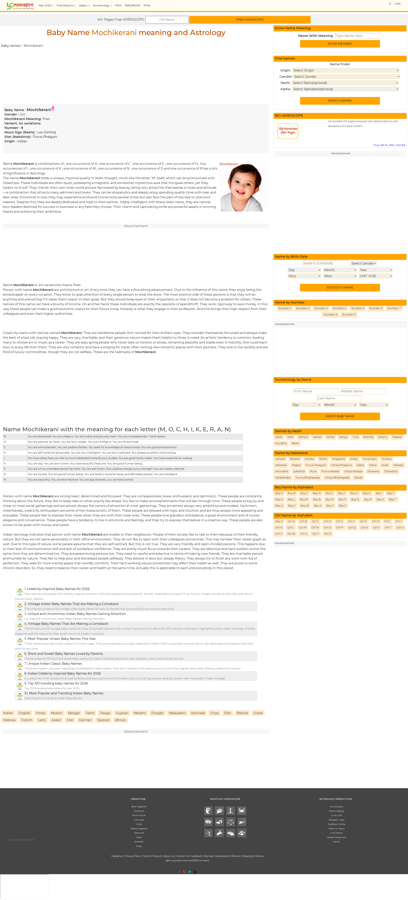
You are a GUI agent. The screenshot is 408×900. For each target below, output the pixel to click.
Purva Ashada (330, 471)
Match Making (336, 811)
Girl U (400, 527)
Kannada (198, 713)
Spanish (103, 720)
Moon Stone (139, 815)
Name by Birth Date (291, 256)
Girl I (387, 521)
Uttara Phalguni (341, 465)
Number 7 (394, 308)
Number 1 (285, 308)
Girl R (364, 527)
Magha (296, 465)
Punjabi (157, 713)
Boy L (291, 499)
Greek (258, 713)
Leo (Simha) (46, 132)
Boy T (392, 499)
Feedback (196, 856)
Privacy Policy (133, 856)
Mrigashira (338, 458)
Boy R (368, 499)
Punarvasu (370, 458)
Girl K (278, 527)
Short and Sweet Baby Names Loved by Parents (65, 654)
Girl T (388, 527)
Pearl (139, 837)
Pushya (386, 458)
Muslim (57, 713)
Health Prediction (336, 837)
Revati (358, 477)
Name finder (340, 64)
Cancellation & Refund (227, 856)
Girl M (302, 527)
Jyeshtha (299, 471)
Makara (397, 437)
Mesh (278, 437)
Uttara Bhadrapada (337, 477)
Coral (139, 824)
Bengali (74, 713)
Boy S (380, 499)
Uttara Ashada (353, 471)
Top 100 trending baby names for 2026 (58, 683)
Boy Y (330, 505)
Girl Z (327, 533)
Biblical (242, 713)
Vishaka (398, 465)
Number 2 (303, 308)
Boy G (354, 493)
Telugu (105, 713)
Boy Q (355, 499)
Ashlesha (281, 465)
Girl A (291, 521)
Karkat (317, 437)
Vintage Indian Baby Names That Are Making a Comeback (73, 604)
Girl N (315, 527)
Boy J (390, 493)
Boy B (291, 493)
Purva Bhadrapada (308, 477)
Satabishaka (283, 477)
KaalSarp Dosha (336, 824)
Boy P (342, 499)
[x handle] (189, 872)
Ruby (139, 846)
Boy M (304, 499)
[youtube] (195, 872)
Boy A (279, 493)
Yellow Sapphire (139, 828)
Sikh (227, 713)
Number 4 (339, 308)
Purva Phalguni (45, 137)
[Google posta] (184, 872)
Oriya (214, 713)
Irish (70, 720)
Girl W (291, 533)
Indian (22, 141)
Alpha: (285, 89)
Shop (146, 5)
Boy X (317, 505)
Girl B (303, 521)
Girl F (351, 521)
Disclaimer (117, 856)
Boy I (379, 493)
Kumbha (281, 443)
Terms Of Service (152, 856)
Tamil (89, 713)
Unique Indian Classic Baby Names (55, 663)
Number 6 (375, 308)
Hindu (40, 713)
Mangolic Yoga (336, 819)
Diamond (139, 833)
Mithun (303, 437)
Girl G (363, 521)
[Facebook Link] (179, 872)
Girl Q (352, 527)
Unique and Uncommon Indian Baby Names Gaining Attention (77, 614)
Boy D (317, 493)
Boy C (304, 493)
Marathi (140, 713)
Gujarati (122, 713)
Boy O (330, 499)
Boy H (367, 493)
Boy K (279, 499)
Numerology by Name (293, 379)
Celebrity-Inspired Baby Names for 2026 (58, 589)
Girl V (278, 533)
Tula (355, 437)
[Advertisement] (97, 70)
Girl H (375, 521)
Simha (330, 437)
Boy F (341, 493)
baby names (10, 46)
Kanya (343, 437)
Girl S (376, 527)
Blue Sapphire (138, 806)
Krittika (309, 458)
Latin (42, 720)
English (24, 713)
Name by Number (290, 302)
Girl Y (315, 533)
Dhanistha (390, 471)
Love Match (336, 833)
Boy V (291, 505)
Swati (385, 465)
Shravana (373, 471)
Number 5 (357, 308)
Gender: (286, 76)
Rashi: (285, 83)
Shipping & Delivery (253, 856)
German (85, 720)
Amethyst (139, 811)
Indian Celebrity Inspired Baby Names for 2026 (64, 673)
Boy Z (342, 505)
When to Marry (336, 828)
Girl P (339, 527)
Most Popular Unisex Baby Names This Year (62, 639)
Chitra (372, 465)
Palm (118, 5)
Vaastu (83, 5)
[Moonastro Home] (20, 4)
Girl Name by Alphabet (294, 515)
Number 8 (330, 314)
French (26, 720)
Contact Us (182, 856)
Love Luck (336, 815)
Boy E (329, 493)
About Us (169, 856)
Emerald (139, 841)
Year (44, 5)
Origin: (285, 70)
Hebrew (9, 720)
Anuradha (281, 471)
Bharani (295, 458)
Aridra (354, 458)
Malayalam (177, 713)
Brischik (368, 437)
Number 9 (349, 314)
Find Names (285, 58)
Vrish (290, 437)
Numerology (101, 5)
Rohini (323, 458)
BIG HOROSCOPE (289, 115)
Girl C (315, 521)
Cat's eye (139, 819)
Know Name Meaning (293, 28)
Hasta (360, 465)
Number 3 (321, 308)
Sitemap (209, 856)
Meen (295, 443)
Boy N (317, 499)
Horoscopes (336, 806)
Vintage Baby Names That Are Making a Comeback (68, 624)
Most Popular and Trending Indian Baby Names (66, 693)
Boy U (279, 505)
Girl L (290, 527)
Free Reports (65, 5)
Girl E (339, 521)
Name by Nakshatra (291, 453)
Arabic (56, 720)
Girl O (327, 527)
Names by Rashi (288, 431)
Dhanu (382, 437)
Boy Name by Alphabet (294, 487)
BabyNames (132, 5)
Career (336, 841)
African (120, 720)
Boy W (305, 505)
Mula (313, 471)
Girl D (327, 521)
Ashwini (280, 458)
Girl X (303, 533)
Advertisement (340, 153)
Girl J (398, 521)
